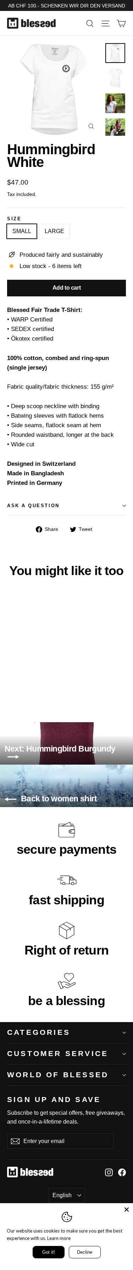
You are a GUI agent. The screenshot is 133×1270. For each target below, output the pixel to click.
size (14, 219)
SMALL (21, 231)
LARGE (54, 231)
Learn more (59, 1238)
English (62, 1195)
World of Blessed (58, 1075)
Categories (38, 1032)
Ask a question (33, 505)
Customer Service (57, 1053)
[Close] (126, 1209)
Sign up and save (54, 1099)
